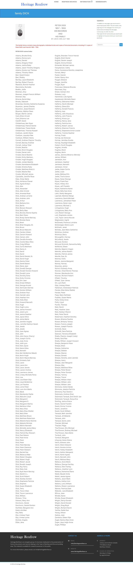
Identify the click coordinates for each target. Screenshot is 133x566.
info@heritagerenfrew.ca (79, 543)
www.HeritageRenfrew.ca (79, 551)
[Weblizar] (34, 4)
